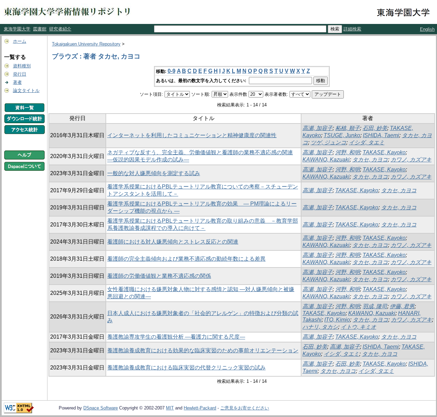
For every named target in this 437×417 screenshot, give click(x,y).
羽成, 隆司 (375, 306)
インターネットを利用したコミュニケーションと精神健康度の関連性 (192, 135)
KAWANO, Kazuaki (326, 159)
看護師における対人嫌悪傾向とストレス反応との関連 (172, 242)
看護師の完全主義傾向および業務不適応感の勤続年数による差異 (186, 259)
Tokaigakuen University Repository (86, 44)
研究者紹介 (60, 28)
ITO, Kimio (337, 320)
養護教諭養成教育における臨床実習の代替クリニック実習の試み (186, 367)
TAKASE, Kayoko (384, 152)
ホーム (19, 41)
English (427, 29)
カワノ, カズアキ (411, 159)
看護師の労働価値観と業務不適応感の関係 (159, 276)
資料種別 (22, 65)
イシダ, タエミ (366, 142)
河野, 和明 (347, 152)
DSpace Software (100, 408)
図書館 (39, 28)
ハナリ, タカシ (320, 327)
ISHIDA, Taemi (381, 135)
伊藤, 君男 (402, 306)
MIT (170, 408)
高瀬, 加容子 (317, 128)
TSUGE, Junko (342, 135)
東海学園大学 (17, 28)
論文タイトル (26, 90)
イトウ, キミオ (358, 327)
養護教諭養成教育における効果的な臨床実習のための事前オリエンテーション (202, 350)
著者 (17, 82)
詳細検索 (352, 28)
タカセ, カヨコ (370, 159)
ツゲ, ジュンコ (328, 142)
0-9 (171, 71)
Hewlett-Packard (200, 408)
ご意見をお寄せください (244, 408)
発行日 (19, 74)
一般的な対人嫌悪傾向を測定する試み (153, 173)
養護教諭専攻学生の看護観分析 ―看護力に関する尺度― (176, 337)
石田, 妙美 (375, 128)
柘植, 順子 (347, 128)
